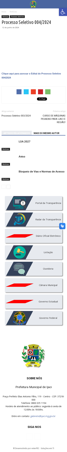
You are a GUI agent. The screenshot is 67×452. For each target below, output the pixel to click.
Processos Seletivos (17, 16)
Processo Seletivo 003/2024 (16, 115)
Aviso (22, 156)
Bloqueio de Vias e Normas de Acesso (42, 171)
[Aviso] (9, 160)
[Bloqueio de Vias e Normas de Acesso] (9, 175)
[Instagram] (29, 437)
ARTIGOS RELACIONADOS (16, 133)
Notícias (5, 16)
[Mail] (38, 437)
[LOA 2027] (9, 145)
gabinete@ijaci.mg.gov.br (42, 416)
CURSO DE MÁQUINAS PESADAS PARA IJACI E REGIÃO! (53, 119)
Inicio (4, 11)
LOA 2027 (24, 141)
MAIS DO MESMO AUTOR (46, 133)
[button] (63, 12)
